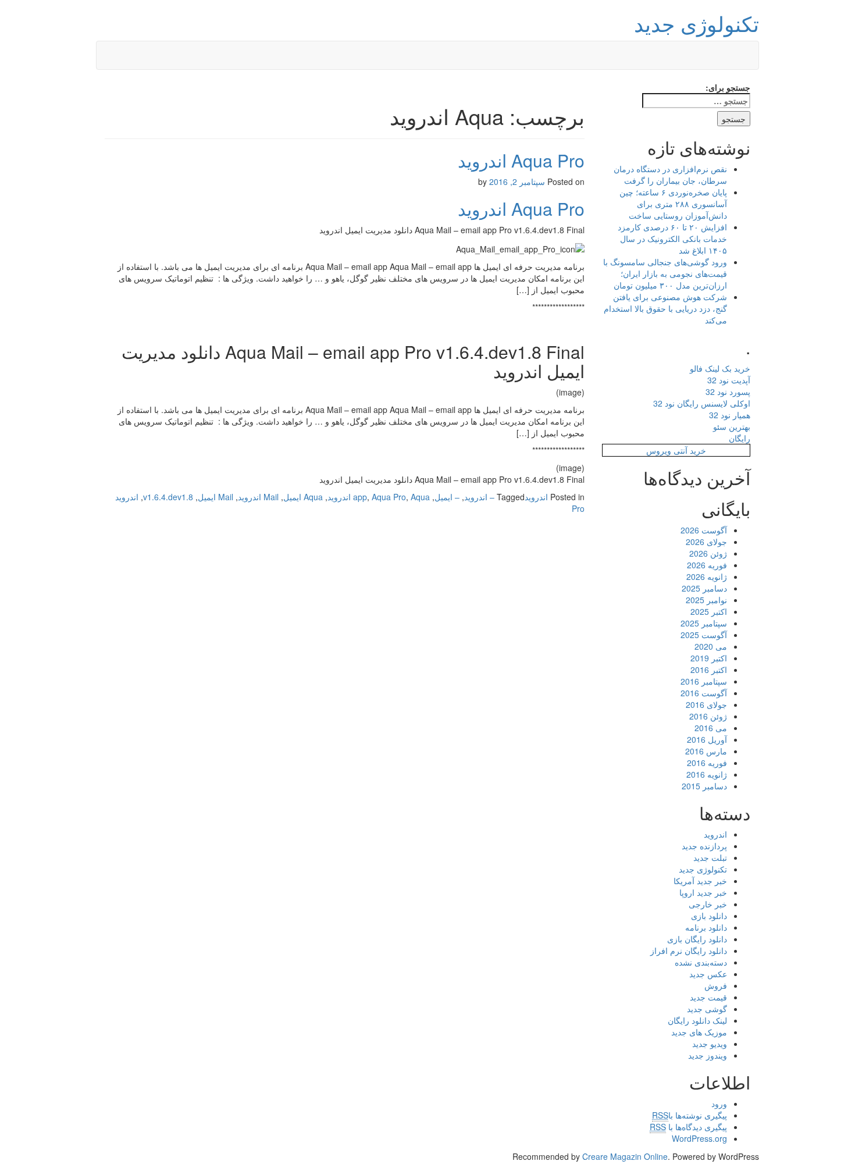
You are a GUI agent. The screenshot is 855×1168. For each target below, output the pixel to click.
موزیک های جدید (699, 1032)
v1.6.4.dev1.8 (168, 497)
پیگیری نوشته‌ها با (689, 1115)
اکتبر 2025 (708, 611)
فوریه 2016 (707, 762)
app (360, 497)
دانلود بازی (709, 915)
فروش (715, 985)
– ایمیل (446, 497)
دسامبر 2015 (704, 786)
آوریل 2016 (707, 739)
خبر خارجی (708, 904)
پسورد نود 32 (728, 391)
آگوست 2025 (704, 634)
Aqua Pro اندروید (521, 160)
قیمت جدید (708, 997)
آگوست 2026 (704, 530)
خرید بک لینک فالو (720, 368)
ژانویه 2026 (706, 576)
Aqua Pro (389, 497)
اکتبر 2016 (708, 669)
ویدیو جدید (709, 1043)
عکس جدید (708, 974)
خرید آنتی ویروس (676, 450)
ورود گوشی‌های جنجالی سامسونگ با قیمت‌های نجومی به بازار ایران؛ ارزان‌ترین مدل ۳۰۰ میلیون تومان (665, 273)
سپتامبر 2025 (704, 623)
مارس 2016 (706, 751)
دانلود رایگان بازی (697, 939)
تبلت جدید (710, 857)
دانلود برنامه (706, 927)
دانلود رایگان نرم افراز (688, 950)
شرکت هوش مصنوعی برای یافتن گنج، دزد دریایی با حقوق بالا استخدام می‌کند (665, 308)
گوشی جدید (707, 1008)
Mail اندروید (258, 497)
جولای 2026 (706, 541)
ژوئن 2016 (708, 716)
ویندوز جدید (707, 1055)
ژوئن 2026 (708, 553)
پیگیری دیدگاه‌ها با (688, 1127)
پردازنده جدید (704, 846)
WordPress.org (699, 1138)
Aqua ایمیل (303, 497)
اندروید (536, 497)
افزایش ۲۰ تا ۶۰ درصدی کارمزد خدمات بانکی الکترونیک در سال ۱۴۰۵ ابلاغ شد (672, 238)
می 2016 (710, 727)
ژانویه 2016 (706, 774)
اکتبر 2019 (708, 658)
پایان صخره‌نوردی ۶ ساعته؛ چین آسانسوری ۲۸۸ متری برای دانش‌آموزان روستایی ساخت (673, 203)
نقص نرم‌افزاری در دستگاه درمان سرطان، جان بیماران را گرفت (670, 174)
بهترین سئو (731, 426)
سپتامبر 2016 (704, 681)
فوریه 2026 (707, 565)
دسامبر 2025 (704, 588)
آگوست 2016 (704, 693)
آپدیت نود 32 (728, 380)
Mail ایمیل (215, 497)
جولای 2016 (706, 704)
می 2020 (710, 646)
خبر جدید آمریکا (700, 880)
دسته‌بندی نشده (701, 962)
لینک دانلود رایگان (697, 1020)
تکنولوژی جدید (696, 23)
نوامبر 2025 (706, 600)
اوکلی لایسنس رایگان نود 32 (701, 403)
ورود (719, 1103)
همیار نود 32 (729, 415)
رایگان (739, 438)
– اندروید (479, 497)
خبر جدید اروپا (703, 892)
